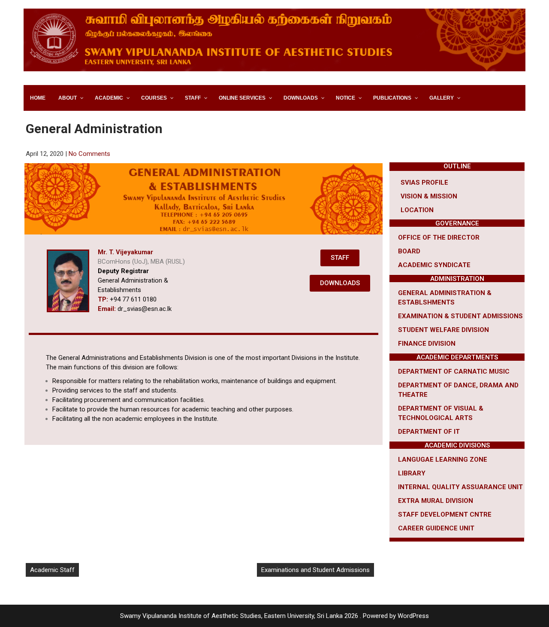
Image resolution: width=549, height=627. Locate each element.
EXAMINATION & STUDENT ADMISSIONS (460, 316)
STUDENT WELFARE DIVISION (443, 330)
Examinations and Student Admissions (315, 570)
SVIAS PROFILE (424, 182)
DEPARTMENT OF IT (429, 431)
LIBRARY (411, 473)
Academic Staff (52, 570)
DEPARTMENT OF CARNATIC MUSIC (454, 371)
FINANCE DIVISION (426, 343)
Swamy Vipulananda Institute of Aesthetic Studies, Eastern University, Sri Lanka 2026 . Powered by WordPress (274, 616)
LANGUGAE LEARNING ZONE (442, 459)
